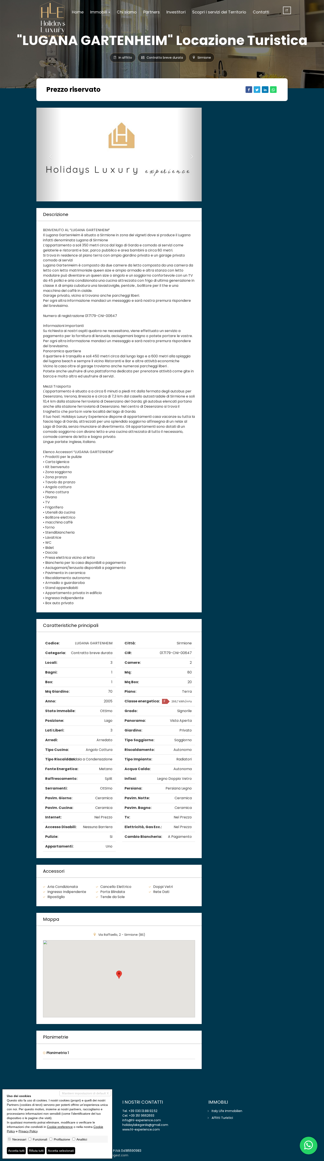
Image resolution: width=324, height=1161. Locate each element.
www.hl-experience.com (141, 1129)
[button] (48, 154)
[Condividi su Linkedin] (265, 89)
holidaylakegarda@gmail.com (145, 1125)
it (287, 10)
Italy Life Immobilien (227, 1111)
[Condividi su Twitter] (257, 89)
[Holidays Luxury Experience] (52, 19)
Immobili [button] (99, 12)
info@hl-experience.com (141, 1120)
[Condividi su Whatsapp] (273, 89)
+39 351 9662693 (141, 1115)
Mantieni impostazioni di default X (85, 1093)
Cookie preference (60, 1127)
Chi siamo (127, 12)
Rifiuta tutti (36, 1150)
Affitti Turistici (222, 1118)
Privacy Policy (28, 1131)
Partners (151, 12)
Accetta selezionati (61, 1150)
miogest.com (118, 1155)
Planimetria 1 (57, 1052)
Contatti (261, 12)
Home (78, 12)
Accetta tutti (16, 1150)
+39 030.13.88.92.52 (142, 1111)
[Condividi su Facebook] (249, 89)
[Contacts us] (308, 1145)
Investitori (176, 12)
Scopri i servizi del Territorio (219, 12)
